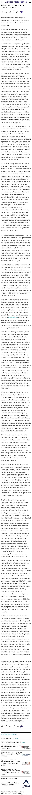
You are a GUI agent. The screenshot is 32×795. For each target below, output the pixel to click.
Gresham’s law (13, 317)
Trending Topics (7, 738)
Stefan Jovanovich (7, 8)
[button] (2, 12)
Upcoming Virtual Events (11, 742)
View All (16, 738)
